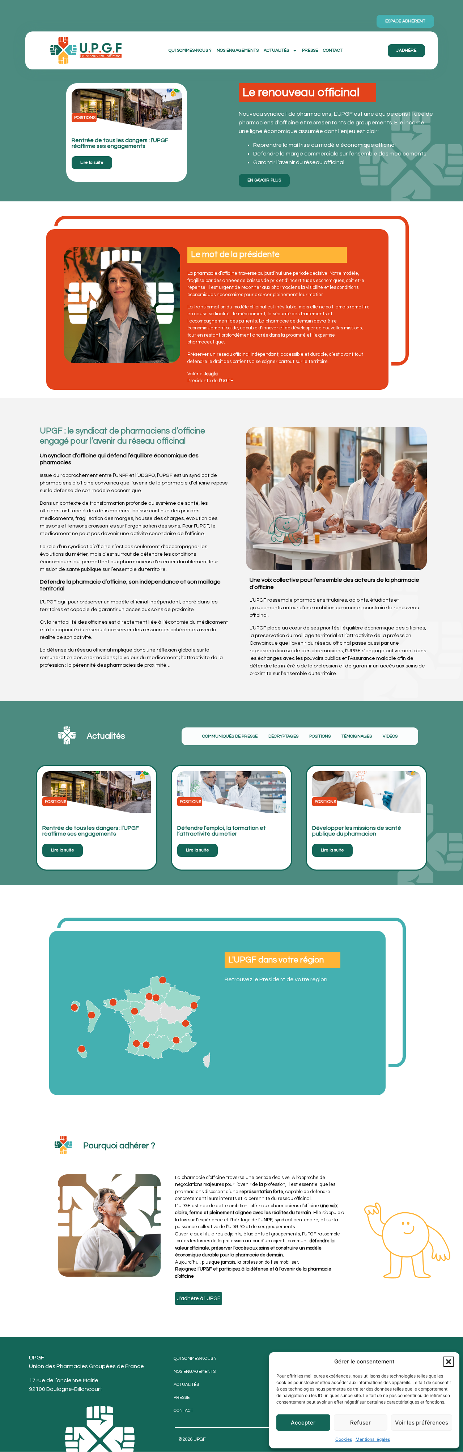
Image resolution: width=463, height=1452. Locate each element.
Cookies (343, 1439)
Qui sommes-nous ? (190, 50)
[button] (448, 1361)
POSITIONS (320, 736)
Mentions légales (373, 1439)
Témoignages (356, 736)
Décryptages (283, 736)
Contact (333, 50)
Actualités (276, 50)
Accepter (303, 1422)
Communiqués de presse (230, 736)
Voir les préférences (421, 1422)
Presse (310, 50)
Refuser (360, 1422)
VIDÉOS (390, 736)
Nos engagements (238, 50)
